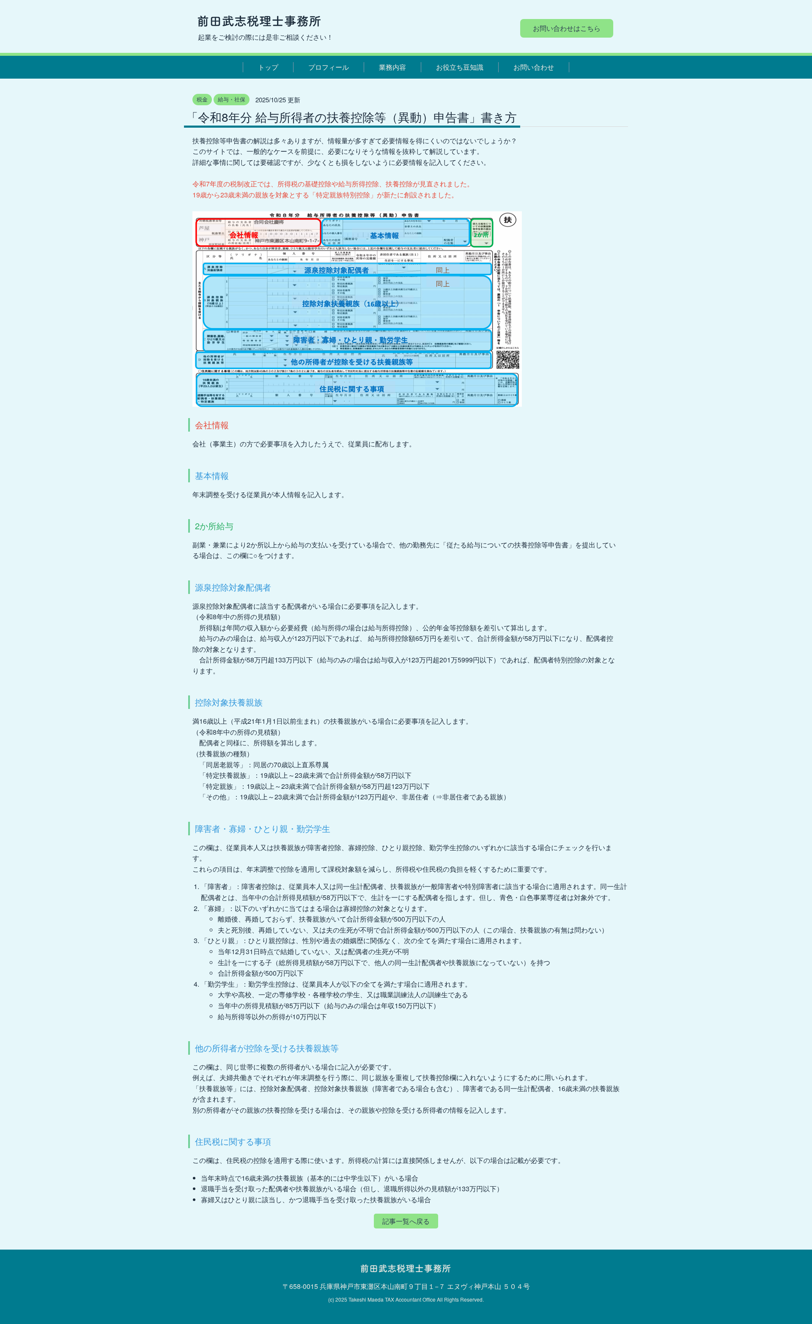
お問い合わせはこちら (567, 28)
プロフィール (328, 67)
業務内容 (392, 67)
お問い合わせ (533, 67)
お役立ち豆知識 (459, 67)
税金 (202, 99)
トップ (268, 67)
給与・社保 (231, 99)
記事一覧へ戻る (406, 1221)
